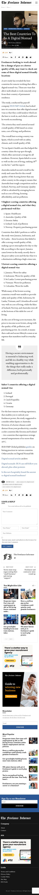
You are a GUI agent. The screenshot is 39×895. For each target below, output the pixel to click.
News (5, 28)
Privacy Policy (5, 874)
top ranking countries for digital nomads (12, 484)
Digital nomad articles (11, 458)
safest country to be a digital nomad (25, 482)
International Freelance (16, 28)
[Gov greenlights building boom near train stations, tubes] (11, 619)
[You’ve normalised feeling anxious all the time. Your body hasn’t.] (33, 777)
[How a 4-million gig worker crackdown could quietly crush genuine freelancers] (28, 594)
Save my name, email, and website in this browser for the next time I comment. (19, 541)
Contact (3, 830)
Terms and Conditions (8, 871)
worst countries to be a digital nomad (11, 486)
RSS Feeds (4, 882)
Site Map (4, 879)
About (3, 828)
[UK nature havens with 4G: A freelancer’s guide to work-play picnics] (28, 619)
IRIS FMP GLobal (10, 482)
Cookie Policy (5, 877)
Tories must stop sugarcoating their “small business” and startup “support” (10, 574)
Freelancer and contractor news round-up (29, 572)
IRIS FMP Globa (17, 106)
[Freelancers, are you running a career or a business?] (33, 786)
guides (29, 446)
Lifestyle (26, 28)
